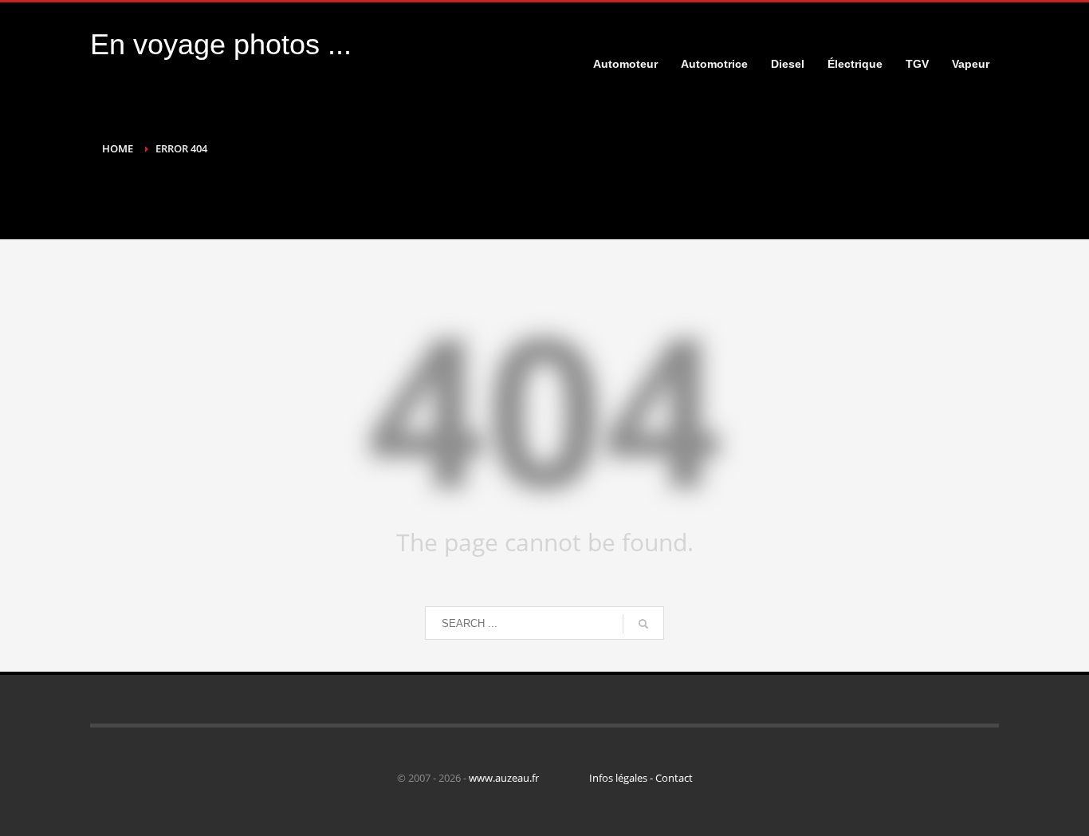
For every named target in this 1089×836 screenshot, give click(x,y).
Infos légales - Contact (641, 778)
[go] (643, 624)
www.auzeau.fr (504, 778)
